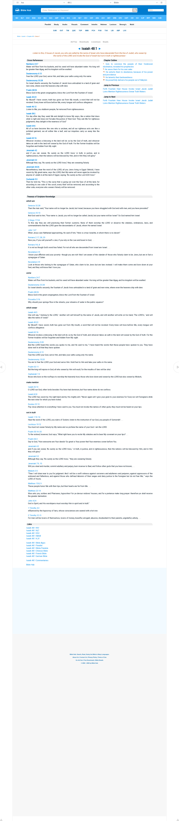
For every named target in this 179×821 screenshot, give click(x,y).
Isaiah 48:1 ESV (32, 533)
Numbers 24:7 (32, 64)
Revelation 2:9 (34, 252)
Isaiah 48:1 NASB (33, 536)
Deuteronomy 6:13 (34, 73)
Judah (150, 89)
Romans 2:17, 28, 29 (36, 237)
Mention (111, 91)
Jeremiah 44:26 (32, 167)
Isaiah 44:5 (32, 312)
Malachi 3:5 (33, 471)
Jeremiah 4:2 (31, 150)
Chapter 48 (30, 36)
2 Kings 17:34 (34, 220)
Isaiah (23, 36)
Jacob (144, 89)
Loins (105, 91)
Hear (119, 89)
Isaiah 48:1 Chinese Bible (37, 551)
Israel (137, 89)
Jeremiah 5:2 (31, 160)
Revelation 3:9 (34, 262)
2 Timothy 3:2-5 (34, 515)
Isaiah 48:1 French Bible (36, 553)
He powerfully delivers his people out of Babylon (126, 80)
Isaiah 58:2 (30, 113)
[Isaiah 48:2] (176, 373)
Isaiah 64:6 (30, 126)
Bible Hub (30, 565)
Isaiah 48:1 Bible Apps (35, 543)
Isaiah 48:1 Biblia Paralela (37, 548)
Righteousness (122, 91)
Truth (137, 91)
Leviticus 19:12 (34, 424)
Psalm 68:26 (31, 90)
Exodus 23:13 (34, 404)
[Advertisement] (89, 586)
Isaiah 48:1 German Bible (36, 556)
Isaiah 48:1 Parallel (34, 545)
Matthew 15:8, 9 (35, 483)
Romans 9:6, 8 (34, 245)
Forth (105, 89)
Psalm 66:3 (33, 439)
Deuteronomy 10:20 (36, 359)
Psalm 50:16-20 (35, 432)
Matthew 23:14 (34, 491)
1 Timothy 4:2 (33, 508)
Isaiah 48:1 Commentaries (37, 560)
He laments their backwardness (118, 77)
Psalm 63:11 (33, 367)
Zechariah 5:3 (32, 179)
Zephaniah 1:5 (34, 374)
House (124, 89)
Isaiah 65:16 (31, 138)
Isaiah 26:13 (33, 387)
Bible (18, 36)
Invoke (131, 89)
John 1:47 (32, 230)
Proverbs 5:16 (34, 299)
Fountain (112, 89)
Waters (142, 91)
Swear (131, 91)
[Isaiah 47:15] (3, 373)
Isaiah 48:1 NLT (32, 530)
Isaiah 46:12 (31, 107)
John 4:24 (32, 501)
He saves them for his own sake (118, 69)
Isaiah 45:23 (31, 97)
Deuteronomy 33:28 (34, 80)
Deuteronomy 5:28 (36, 342)
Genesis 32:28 (34, 205)
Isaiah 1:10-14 (34, 417)
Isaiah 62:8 (32, 394)
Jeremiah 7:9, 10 (35, 463)
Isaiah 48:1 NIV (32, 528)
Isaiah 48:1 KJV (32, 538)
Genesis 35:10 (34, 213)
